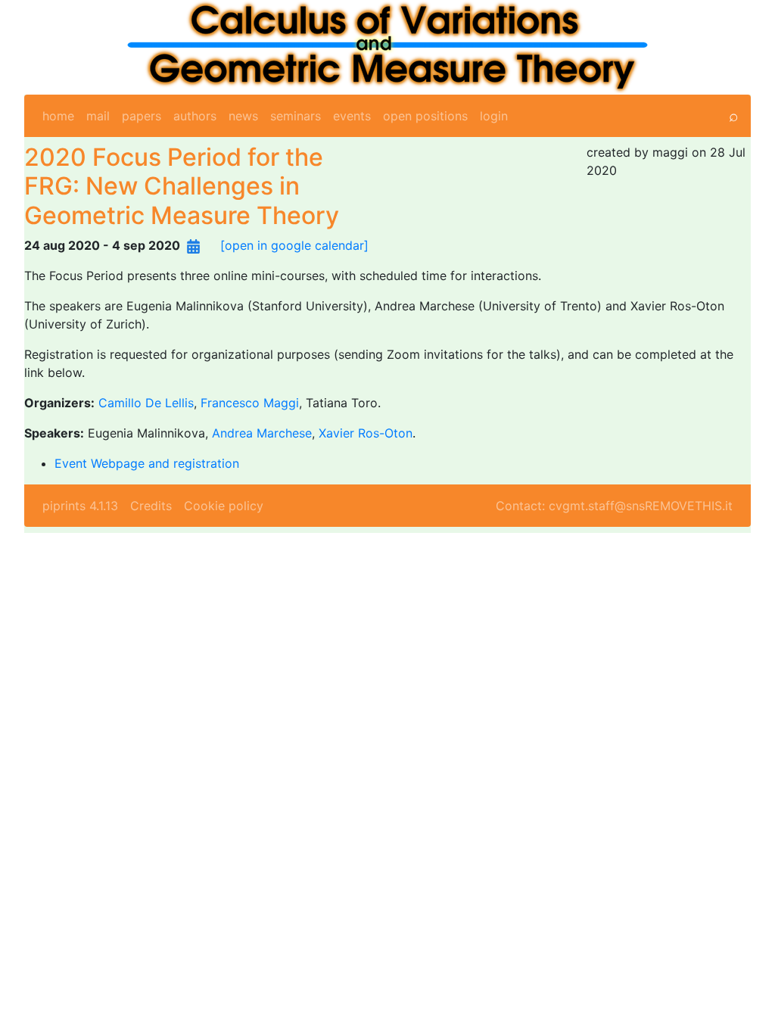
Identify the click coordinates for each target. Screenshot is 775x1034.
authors (194, 115)
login (494, 115)
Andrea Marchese (262, 433)
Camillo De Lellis (146, 402)
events (352, 115)
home (58, 115)
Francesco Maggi (250, 402)
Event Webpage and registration (146, 463)
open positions (425, 115)
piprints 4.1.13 (80, 505)
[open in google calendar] (294, 245)
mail (98, 115)
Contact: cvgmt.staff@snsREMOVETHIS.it (614, 505)
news (243, 115)
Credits (151, 505)
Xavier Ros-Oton (365, 433)
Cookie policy (223, 505)
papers (141, 115)
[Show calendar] (193, 245)
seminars (295, 115)
